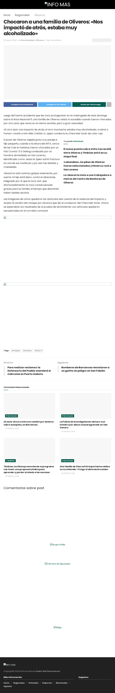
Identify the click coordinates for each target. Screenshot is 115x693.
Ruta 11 (38, 350)
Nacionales (61, 683)
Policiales (11, 416)
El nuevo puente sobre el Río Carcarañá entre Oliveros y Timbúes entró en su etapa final (87, 152)
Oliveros (39, 15)
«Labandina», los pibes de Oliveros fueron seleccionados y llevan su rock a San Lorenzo (87, 165)
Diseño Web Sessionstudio (48, 671)
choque (16, 350)
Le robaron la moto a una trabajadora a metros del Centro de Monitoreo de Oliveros (87, 179)
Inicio (7, 15)
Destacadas (28, 40)
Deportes (47, 683)
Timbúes (10, 460)
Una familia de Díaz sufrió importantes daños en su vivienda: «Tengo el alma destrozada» (85, 468)
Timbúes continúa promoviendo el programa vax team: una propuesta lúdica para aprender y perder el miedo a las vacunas (29, 469)
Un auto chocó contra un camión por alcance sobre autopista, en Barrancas (29, 423)
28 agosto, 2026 (12, 428)
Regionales (22, 15)
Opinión (8, 686)
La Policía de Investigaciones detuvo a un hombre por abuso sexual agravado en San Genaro (84, 424)
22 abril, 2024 (10, 40)
